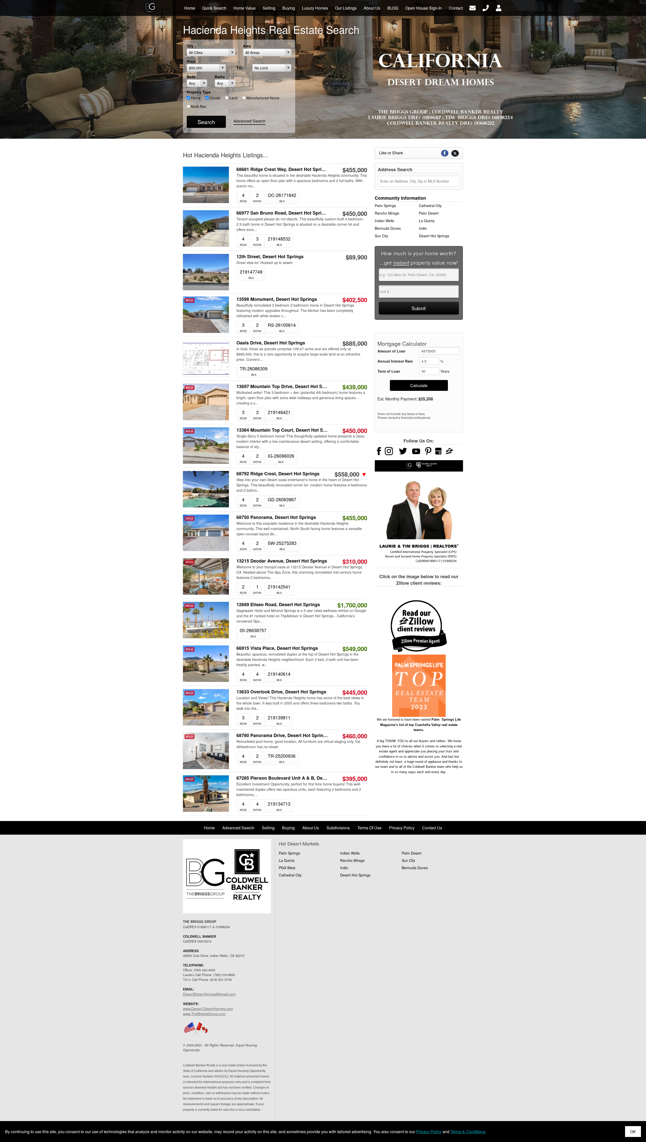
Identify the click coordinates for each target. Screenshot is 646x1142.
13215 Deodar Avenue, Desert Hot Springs (281, 561)
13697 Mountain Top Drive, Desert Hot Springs (282, 386)
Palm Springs (385, 205)
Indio (423, 228)
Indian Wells (384, 220)
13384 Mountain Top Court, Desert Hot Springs (282, 430)
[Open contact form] (472, 7)
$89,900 (356, 257)
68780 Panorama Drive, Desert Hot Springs (282, 735)
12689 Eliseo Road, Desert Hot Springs (278, 604)
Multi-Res (198, 106)
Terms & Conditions (468, 1131)
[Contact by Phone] (485, 7)
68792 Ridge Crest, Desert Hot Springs (277, 473)
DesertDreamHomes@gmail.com (209, 994)
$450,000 (354, 213)
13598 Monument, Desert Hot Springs (276, 299)
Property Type (199, 92)
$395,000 (354, 778)
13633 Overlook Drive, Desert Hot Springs (281, 691)
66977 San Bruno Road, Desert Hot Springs (282, 213)
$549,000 (354, 649)
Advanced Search (249, 121)
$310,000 (354, 561)
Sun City (381, 235)
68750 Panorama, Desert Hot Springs (276, 517)
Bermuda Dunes (388, 228)
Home (195, 97)
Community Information (400, 198)
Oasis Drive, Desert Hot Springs (270, 342)
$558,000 (351, 474)
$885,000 (354, 343)
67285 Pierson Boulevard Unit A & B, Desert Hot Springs (282, 778)
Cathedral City (430, 205)
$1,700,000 (352, 605)
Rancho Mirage (387, 213)
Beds (191, 76)
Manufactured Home (262, 97)
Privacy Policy (429, 1131)
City (190, 45)
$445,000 (354, 692)
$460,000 (354, 736)
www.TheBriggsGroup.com (204, 1013)
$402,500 (354, 300)
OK (633, 1131)
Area (247, 45)
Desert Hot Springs (434, 235)
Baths (220, 76)
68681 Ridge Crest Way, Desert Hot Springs (282, 169)
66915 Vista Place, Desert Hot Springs (277, 648)
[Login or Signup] (498, 7)
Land (232, 97)
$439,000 (354, 387)
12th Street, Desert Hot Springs (270, 256)
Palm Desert (429, 213)
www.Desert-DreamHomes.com (208, 1008)
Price (191, 61)
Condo (214, 97)
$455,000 (354, 170)
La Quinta (427, 220)
